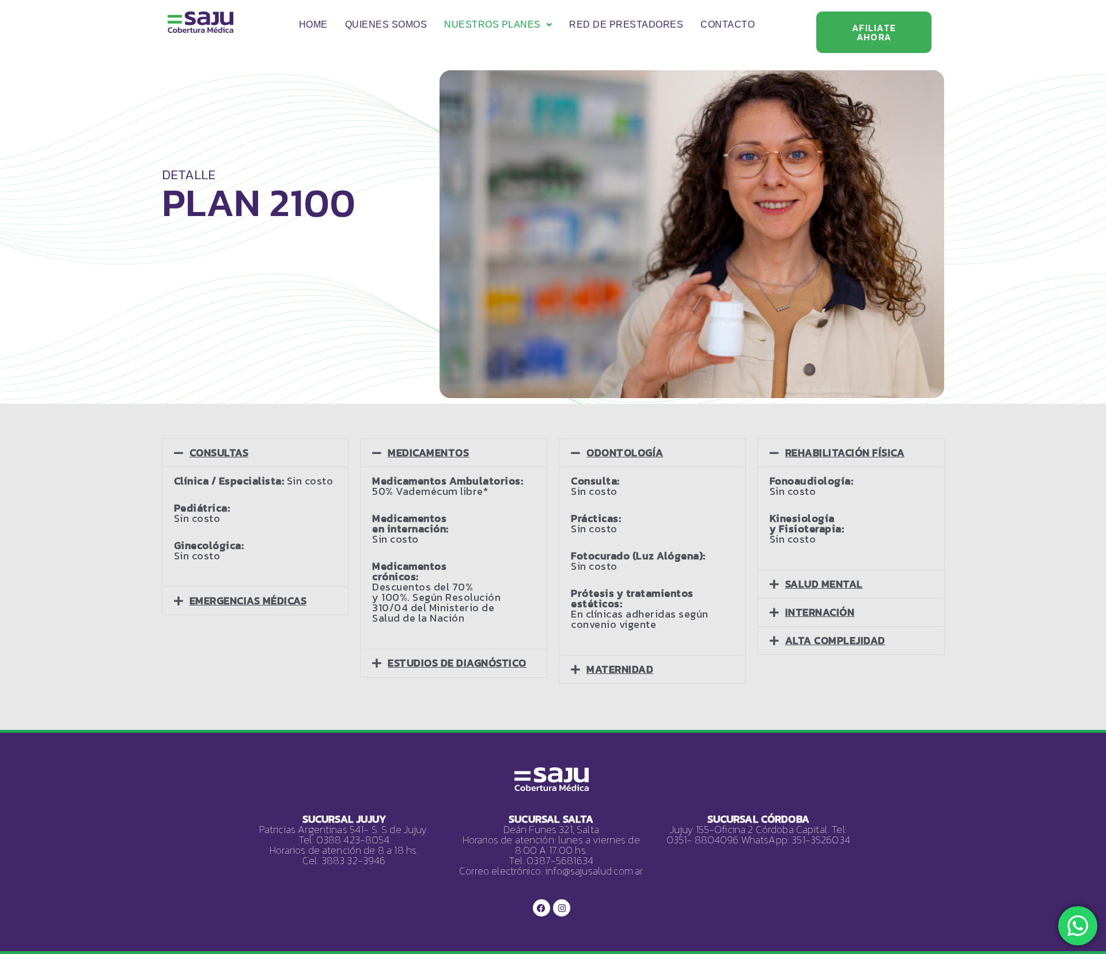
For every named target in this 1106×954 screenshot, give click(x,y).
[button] (255, 453)
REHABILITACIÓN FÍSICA (845, 452)
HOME (313, 24)
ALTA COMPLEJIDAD (835, 640)
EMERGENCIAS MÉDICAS (248, 600)
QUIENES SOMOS (386, 24)
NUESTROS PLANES (492, 24)
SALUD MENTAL (824, 584)
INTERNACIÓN (820, 612)
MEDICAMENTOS (428, 452)
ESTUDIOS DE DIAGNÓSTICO (457, 663)
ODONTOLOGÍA (625, 452)
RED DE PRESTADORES (626, 24)
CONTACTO (727, 24)
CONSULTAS (219, 452)
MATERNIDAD (619, 669)
